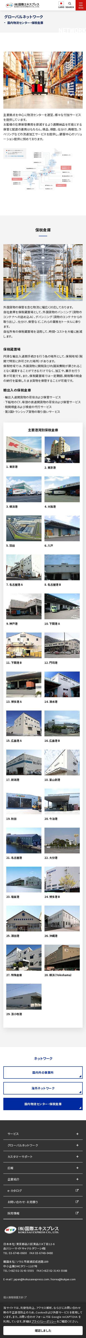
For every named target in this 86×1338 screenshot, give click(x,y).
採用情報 (14, 1213)
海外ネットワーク (43, 1088)
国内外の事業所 (43, 1072)
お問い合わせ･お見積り (23, 1202)
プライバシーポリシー (44, 1321)
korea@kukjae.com (63, 1279)
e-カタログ (15, 1190)
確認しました (43, 1330)
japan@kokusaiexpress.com (31, 1279)
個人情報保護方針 (13, 1297)
